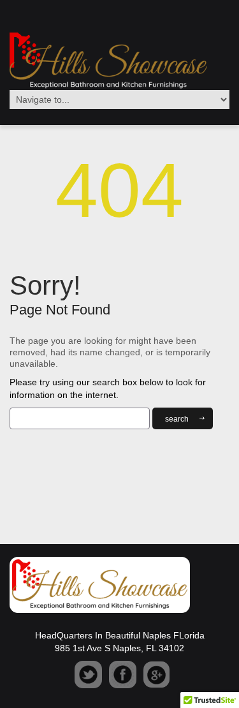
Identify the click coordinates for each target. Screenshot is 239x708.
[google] (156, 674)
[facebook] (122, 674)
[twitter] (88, 674)
